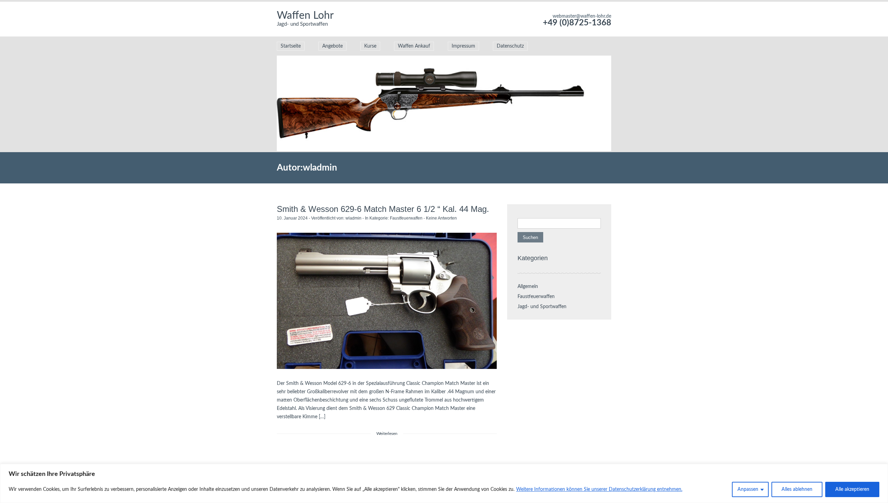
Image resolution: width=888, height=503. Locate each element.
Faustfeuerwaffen (406, 218)
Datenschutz (510, 46)
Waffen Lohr (305, 15)
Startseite (291, 46)
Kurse (370, 46)
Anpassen (747, 489)
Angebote (332, 46)
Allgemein (528, 286)
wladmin (353, 218)
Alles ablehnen (797, 489)
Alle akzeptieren (852, 489)
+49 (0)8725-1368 (577, 23)
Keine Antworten (441, 218)
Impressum (463, 46)
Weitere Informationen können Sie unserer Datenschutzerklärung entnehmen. (599, 489)
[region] (444, 483)
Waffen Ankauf (414, 46)
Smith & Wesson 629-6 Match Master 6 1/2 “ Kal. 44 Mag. (383, 209)
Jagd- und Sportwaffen (542, 306)
